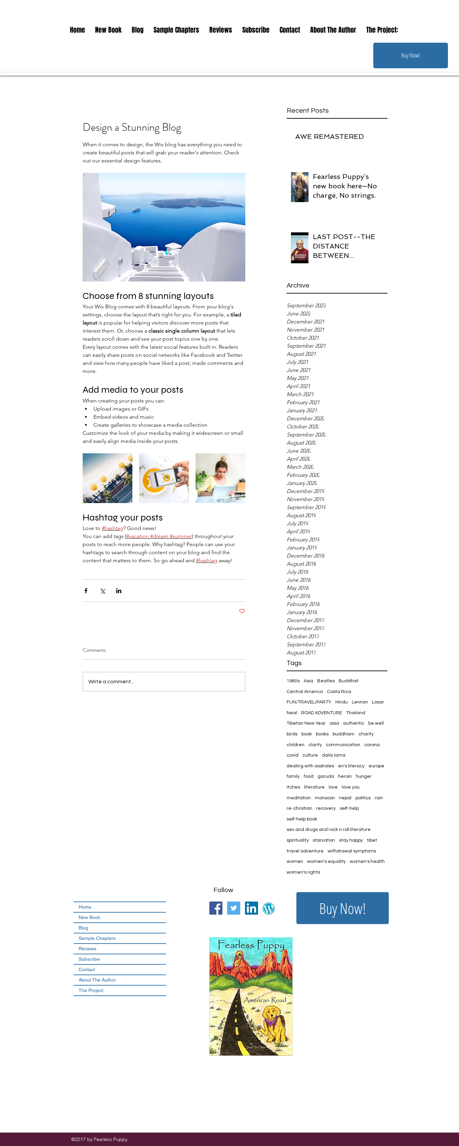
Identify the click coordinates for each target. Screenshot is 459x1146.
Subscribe (89, 959)
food (309, 776)
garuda (326, 776)
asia (334, 723)
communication (343, 744)
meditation (299, 798)
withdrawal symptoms (352, 851)
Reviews (87, 948)
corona (372, 744)
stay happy (351, 840)
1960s (293, 681)
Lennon (360, 702)
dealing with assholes (310, 766)
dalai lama (333, 755)
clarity (315, 744)
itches (293, 787)
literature (314, 787)
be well (376, 723)
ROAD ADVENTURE (321, 713)
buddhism (343, 734)
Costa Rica (339, 691)
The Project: (92, 990)
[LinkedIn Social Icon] (251, 908)
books (322, 734)
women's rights (303, 872)
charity (366, 734)
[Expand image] (107, 478)
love (333, 787)
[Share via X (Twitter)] (102, 590)
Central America (305, 691)
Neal (292, 713)
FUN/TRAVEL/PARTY (309, 702)
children (295, 744)
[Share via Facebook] (86, 590)
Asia (308, 681)
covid (292, 755)
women (295, 861)
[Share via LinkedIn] (119, 590)
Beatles (326, 681)
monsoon (325, 798)
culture (310, 755)
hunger (364, 776)
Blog (83, 927)
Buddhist (349, 681)
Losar (378, 702)
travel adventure (305, 851)
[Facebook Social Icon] (215, 908)
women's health (367, 861)
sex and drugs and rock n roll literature (329, 829)
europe (376, 766)
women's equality (326, 861)
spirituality (298, 840)
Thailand (355, 713)
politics (363, 798)
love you (351, 787)
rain (379, 798)
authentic (353, 723)
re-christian (299, 808)
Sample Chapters (97, 938)
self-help (349, 808)
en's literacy (351, 766)
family (293, 776)
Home (85, 907)
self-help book (302, 819)
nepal (345, 798)
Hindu (341, 702)
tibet (372, 840)
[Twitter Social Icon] (233, 908)
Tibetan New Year (306, 723)
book (306, 734)
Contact (87, 969)
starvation (324, 840)
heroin (345, 776)
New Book (89, 917)
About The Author (97, 980)
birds (292, 734)
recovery (326, 808)
